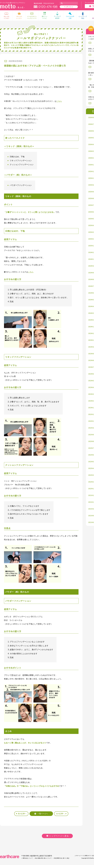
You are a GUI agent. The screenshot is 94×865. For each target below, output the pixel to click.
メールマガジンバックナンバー (32, 17)
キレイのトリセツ (6, 17)
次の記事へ (60, 814)
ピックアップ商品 (83, 17)
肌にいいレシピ (44, 17)
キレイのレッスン (19, 17)
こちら (59, 101)
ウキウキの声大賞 (70, 17)
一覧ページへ (43, 814)
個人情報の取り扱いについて (43, 858)
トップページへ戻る (59, 836)
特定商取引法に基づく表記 (61, 858)
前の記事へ (22, 814)
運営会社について (28, 858)
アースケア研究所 (57, 17)
